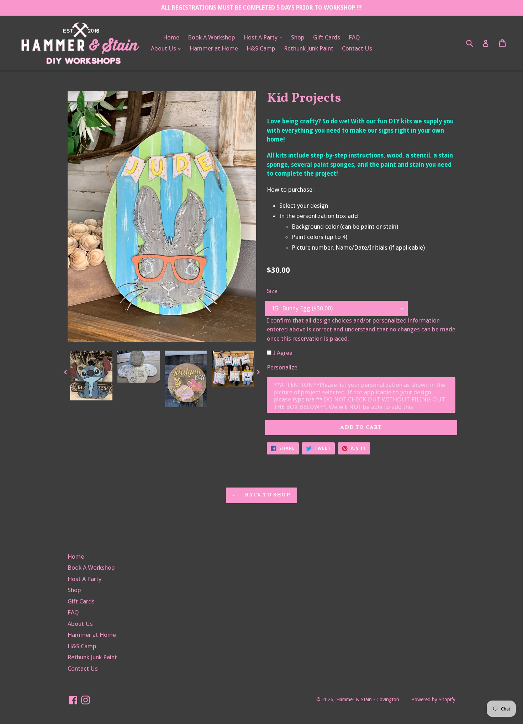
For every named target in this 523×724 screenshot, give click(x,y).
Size (272, 290)
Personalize (282, 367)
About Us (168, 48)
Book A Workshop (211, 37)
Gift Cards (326, 37)
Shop (298, 37)
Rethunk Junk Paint (308, 48)
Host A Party (265, 37)
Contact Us (357, 48)
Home (171, 37)
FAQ (354, 37)
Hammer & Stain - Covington (367, 699)
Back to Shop (266, 495)
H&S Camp (261, 48)
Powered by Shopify (433, 699)
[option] (91, 377)
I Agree (282, 352)
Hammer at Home (214, 48)
